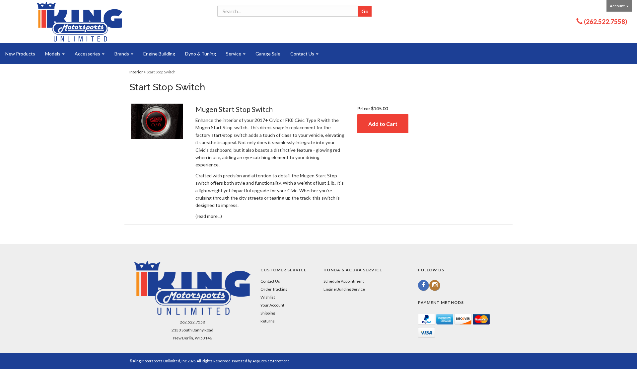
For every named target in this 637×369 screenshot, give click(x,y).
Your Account (272, 305)
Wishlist (267, 297)
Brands (122, 53)
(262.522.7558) (605, 21)
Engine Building (159, 53)
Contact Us (302, 53)
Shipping (267, 313)
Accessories (88, 53)
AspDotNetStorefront (270, 361)
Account (617, 5)
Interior (136, 71)
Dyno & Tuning (200, 53)
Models (53, 53)
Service (234, 53)
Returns (267, 321)
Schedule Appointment (343, 281)
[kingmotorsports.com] (79, 22)
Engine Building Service (344, 289)
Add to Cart (382, 124)
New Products (20, 53)
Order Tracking (273, 289)
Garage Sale (267, 53)
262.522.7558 (192, 322)
